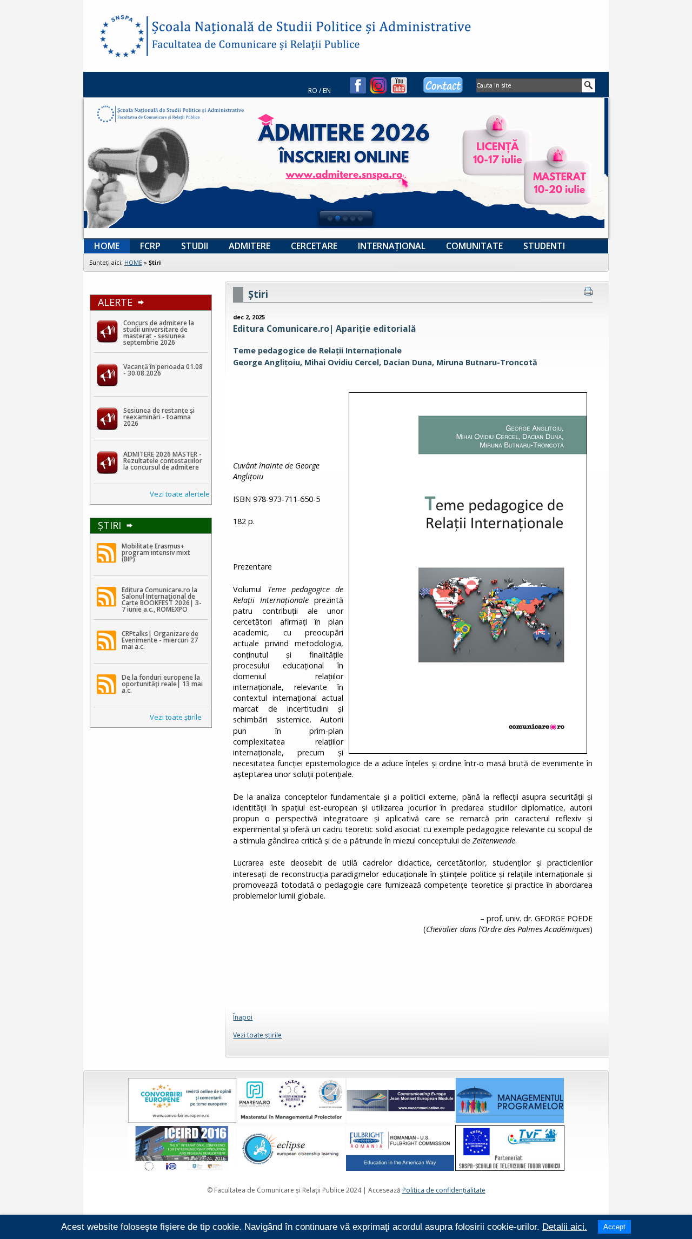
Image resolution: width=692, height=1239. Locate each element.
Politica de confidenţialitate (443, 1190)
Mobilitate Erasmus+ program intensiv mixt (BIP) (156, 552)
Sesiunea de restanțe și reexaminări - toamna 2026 (159, 417)
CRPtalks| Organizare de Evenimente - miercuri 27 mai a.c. (160, 640)
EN (327, 90)
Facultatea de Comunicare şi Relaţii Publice (121, 37)
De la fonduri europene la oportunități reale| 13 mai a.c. (162, 684)
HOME (133, 262)
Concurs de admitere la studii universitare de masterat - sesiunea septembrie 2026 (158, 332)
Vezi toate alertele (180, 494)
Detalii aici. (564, 1227)
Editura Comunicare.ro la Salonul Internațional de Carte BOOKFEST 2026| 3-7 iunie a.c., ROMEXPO (162, 599)
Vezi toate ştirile (176, 717)
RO (312, 90)
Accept (614, 1227)
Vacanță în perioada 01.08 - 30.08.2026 (163, 370)
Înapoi (242, 1017)
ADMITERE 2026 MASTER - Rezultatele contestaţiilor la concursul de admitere (162, 461)
